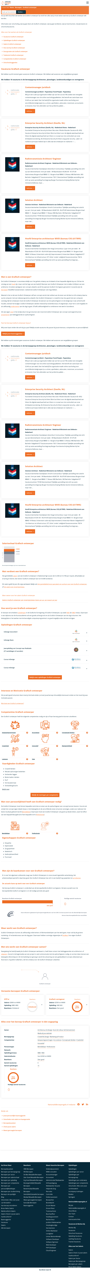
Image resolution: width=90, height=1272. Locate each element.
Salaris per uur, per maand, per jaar (46, 600)
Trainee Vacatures (75, 1242)
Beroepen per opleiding (9, 1180)
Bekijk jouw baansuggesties (12, 334)
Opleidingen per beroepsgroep (74, 1176)
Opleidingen (73, 1169)
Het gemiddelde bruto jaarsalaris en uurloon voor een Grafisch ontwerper (62, 584)
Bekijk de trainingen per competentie (45, 795)
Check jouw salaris (9, 1127)
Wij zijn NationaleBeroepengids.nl (77, 1206)
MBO (73, 613)
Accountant (50, 1177)
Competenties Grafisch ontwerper (14, 59)
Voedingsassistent (52, 1217)
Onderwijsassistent (52, 1169)
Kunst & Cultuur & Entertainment (64, 1030)
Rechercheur (50, 1220)
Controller (49, 1194)
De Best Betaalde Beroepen (33, 1175)
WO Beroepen (28, 1172)
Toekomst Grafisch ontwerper (13, 55)
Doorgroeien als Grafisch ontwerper (15, 51)
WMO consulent (51, 1172)
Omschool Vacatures (75, 1233)
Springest (72, 1197)
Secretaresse (50, 1228)
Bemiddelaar (26, 812)
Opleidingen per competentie (78, 1183)
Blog (2, 1197)
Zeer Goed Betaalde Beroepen (34, 1177)
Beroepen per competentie (10, 1183)
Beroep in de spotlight (8, 1194)
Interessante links (74, 1219)
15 (38, 1066)
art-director (77, 878)
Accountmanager (51, 1175)
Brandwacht (50, 1203)
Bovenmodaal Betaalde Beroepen (31, 1190)
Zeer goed (41, 1059)
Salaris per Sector (74, 1258)
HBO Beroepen (28, 1169)
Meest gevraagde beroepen (12, 1130)
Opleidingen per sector (76, 1172)
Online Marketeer (52, 1231)
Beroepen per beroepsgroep (10, 1172)
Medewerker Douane (53, 1186)
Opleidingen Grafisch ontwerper (14, 40)
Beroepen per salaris (75, 1264)
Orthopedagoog (51, 1183)
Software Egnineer (52, 1242)
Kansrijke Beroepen (30, 1203)
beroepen (4, 290)
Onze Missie (72, 1211)
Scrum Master (50, 1205)
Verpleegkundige (51, 1225)
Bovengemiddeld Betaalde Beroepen (32, 1184)
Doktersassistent (51, 1197)
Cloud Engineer (51, 1250)
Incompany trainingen (76, 1191)
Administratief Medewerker (55, 1180)
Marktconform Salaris (8, 1211)
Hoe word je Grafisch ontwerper (14, 48)
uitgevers (4, 954)
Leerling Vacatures (75, 1239)
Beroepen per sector (8, 1175)
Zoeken (20, 12)
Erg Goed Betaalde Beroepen (33, 1180)
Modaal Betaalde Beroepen (32, 1197)
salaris (15, 576)
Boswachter (50, 1200)
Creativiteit (79, 1040)
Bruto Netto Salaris (7, 1208)
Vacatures (4, 1222)
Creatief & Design (43, 1037)
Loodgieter (49, 1234)
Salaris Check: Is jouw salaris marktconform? (10, 1215)
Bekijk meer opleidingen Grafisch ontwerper (45, 677)
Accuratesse (57, 1040)
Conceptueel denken (69, 1040)
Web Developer (51, 1245)
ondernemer (15, 306)
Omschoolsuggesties (10, 63)
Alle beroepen (5, 1228)
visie (11, 312)
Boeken (71, 1194)
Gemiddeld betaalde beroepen (34, 1194)
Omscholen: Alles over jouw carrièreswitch (10, 1201)
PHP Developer (51, 1248)
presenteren (5, 315)
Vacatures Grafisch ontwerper (13, 37)
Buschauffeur (50, 1214)
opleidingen (22, 613)
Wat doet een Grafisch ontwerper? (12, 703)
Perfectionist (40, 815)
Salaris (3, 1225)
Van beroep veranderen (9, 1205)
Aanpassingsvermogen (45, 1040)
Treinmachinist (51, 1211)
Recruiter (49, 1191)
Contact (71, 1217)
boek (13, 284)
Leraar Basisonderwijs (53, 1236)
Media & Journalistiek (45, 1033)
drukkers (65, 935)
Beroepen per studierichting (10, 1191)
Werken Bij (72, 1228)
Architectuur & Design (45, 1030)
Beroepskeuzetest (9, 1123)
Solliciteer (29, 111)
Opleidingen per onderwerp (78, 1180)
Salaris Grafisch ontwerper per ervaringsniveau (18, 600)
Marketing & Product (57, 1037)
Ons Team (72, 1214)
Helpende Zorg (51, 1189)
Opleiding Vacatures (75, 1236)
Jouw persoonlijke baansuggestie (14, 1116)
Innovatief (41, 1043)
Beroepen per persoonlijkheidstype (8, 1187)
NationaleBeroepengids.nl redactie (61, 1104)
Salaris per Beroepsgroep (77, 1261)
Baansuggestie (6, 1220)
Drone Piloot (50, 1208)
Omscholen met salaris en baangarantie (16, 1119)
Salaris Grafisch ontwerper (12, 44)
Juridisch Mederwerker (53, 1222)
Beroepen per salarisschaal (10, 1177)
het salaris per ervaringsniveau (14, 587)
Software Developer (52, 1239)
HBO (68, 613)
